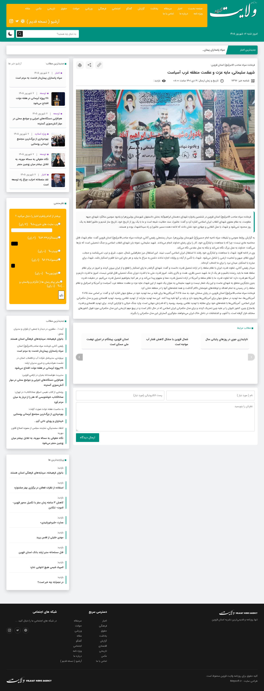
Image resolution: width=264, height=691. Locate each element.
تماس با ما (168, 14)
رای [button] (61, 295)
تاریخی (51, 9)
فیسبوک (53, 260)
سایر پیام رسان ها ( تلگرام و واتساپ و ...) (41, 284)
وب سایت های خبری (46, 224)
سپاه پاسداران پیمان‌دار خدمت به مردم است (202, 50)
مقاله (27, 9)
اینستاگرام (52, 238)
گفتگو (129, 9)
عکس (39, 9)
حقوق (64, 9)
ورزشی (88, 9)
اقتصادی (103, 646)
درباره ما (184, 14)
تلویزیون (53, 273)
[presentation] (251, 357)
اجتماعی (116, 9)
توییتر (55, 251)
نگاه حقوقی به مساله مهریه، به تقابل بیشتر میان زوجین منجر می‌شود (32, 164)
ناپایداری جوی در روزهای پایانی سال (226, 339)
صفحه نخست (195, 9)
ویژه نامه (198, 14)
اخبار (180, 9)
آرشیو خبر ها (14, 64)
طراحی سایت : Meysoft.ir (244, 681)
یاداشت (154, 9)
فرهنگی (102, 9)
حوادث (76, 9)
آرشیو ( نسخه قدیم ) (43, 22)
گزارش (141, 9)
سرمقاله (168, 9)
